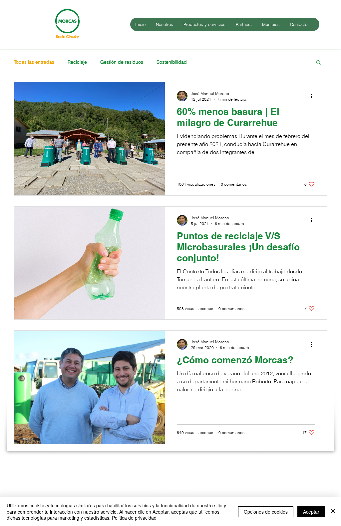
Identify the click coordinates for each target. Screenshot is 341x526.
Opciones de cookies (266, 511)
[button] (318, 62)
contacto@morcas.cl (301, 475)
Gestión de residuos (121, 62)
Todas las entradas (34, 62)
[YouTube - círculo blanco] (165, 495)
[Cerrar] (333, 511)
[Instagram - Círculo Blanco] (181, 495)
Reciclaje (77, 62)
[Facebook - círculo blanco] (149, 495)
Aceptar (311, 511)
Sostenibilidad (172, 62)
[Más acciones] (314, 96)
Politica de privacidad (134, 517)
